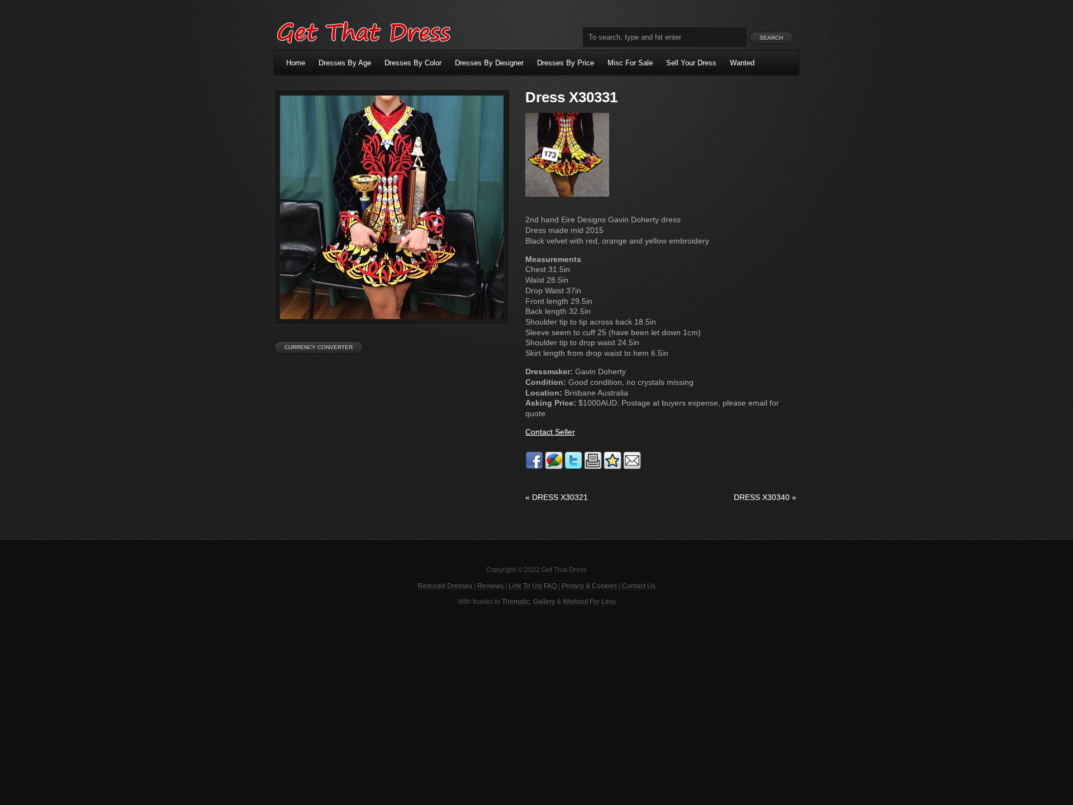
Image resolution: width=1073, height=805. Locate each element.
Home (295, 63)
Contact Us (639, 586)
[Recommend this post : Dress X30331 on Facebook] (534, 467)
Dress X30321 (556, 497)
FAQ (550, 586)
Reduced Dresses (444, 586)
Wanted (742, 63)
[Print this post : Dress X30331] (593, 467)
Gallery (544, 601)
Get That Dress (363, 31)
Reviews (490, 586)
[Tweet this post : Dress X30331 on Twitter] (573, 467)
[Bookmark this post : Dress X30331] (612, 467)
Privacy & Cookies (589, 586)
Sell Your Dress (691, 63)
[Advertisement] (536, 704)
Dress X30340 (765, 497)
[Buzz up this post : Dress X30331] (554, 467)
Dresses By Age (345, 63)
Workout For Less (589, 601)
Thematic (516, 601)
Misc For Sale (630, 63)
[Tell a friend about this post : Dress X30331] (632, 467)
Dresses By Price (565, 63)
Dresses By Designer (489, 63)
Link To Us (524, 586)
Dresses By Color (412, 63)
